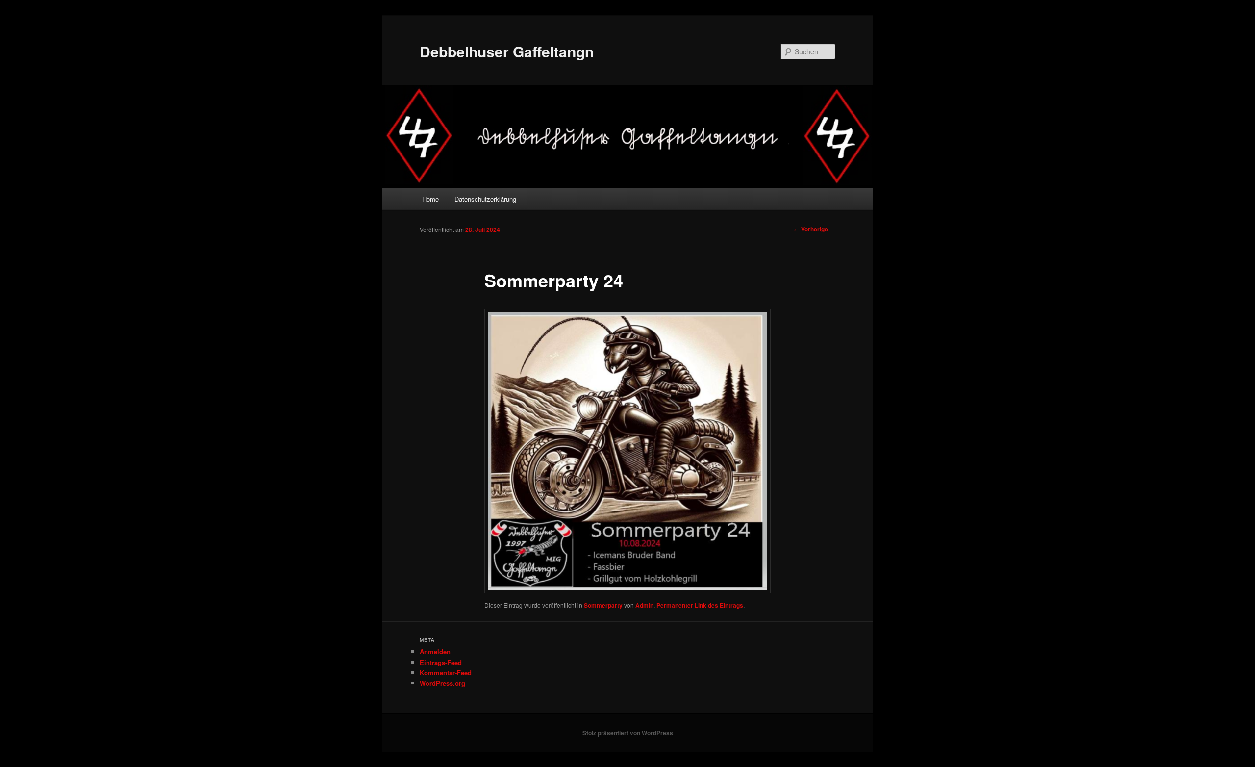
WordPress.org (442, 683)
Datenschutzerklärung (485, 199)
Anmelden (435, 651)
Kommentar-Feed (446, 672)
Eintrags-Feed (441, 662)
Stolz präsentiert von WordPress (627, 732)
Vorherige (811, 229)
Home (430, 199)
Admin (644, 605)
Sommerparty (603, 605)
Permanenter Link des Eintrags (699, 605)
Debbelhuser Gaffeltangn (507, 51)
